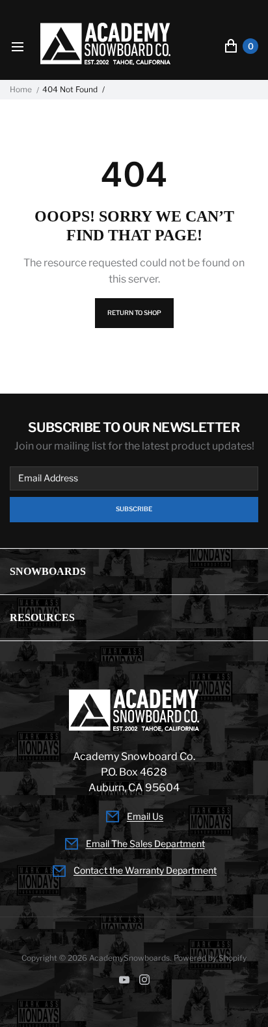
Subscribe (134, 509)
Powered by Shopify (210, 958)
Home (21, 89)
